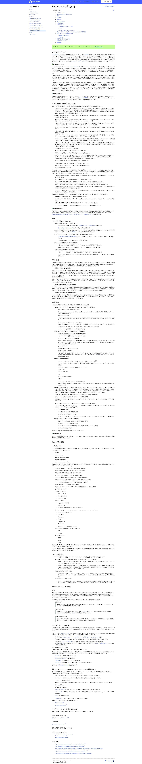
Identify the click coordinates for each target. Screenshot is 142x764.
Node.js (86, 54)
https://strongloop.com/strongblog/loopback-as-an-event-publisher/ (71, 751)
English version (99, 47)
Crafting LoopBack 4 (35, 30)
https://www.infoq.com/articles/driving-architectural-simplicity (69, 746)
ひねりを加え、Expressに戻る (67, 30)
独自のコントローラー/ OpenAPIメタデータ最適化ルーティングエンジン (81, 637)
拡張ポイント (75, 232)
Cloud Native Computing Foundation (67, 236)
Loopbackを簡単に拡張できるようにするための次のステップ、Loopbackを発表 (72, 214)
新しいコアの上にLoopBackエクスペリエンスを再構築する (71, 32)
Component (58, 662)
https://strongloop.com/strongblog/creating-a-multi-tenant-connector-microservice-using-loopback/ (78, 748)
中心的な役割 (60, 23)
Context (57, 655)
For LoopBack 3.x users (35, 23)
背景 (60, 28)
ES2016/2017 (83, 225)
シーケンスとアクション (61, 689)
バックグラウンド (61, 12)
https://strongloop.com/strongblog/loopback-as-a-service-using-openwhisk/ (73, 753)
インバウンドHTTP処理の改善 (99, 643)
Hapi (79, 61)
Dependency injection (60, 658)
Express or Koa (65, 633)
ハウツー (31, 16)
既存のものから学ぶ (62, 40)
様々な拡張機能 (83, 98)
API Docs (74, 1)
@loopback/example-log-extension (63, 735)
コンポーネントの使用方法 (35, 20)
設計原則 (59, 17)
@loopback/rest (59, 702)
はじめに (31, 9)
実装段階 (59, 19)
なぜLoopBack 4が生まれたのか (65, 14)
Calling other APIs (34, 21)
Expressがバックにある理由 (66, 26)
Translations (95, 1)
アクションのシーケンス (68, 641)
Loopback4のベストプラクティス (36, 27)
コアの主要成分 (61, 25)
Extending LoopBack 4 (35, 28)
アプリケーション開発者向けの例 (65, 33)
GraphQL (70, 228)
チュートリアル (33, 11)
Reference (32, 34)
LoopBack (54, 54)
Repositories (58, 698)
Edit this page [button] (109, 6)
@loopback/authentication (61, 737)
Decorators (58, 660)
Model (56, 695)
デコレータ (58, 279)
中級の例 (61, 37)
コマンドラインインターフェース (36, 25)
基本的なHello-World (64, 35)
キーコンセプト (33, 14)
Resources (86, 1)
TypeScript (91, 225)
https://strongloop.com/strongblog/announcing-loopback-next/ (69, 744)
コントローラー (59, 692)
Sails (83, 61)
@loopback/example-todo (58, 724)
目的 (58, 16)
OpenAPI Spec (61, 228)
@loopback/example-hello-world (60, 718)
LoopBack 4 (34, 6)
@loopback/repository (60, 705)
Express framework (74, 67)
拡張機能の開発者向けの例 (63, 39)
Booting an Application (35, 18)
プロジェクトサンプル (34, 12)
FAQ (31, 32)
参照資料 (59, 42)
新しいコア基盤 (61, 21)
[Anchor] (66, 12)
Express (74, 61)
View (80, 1)
